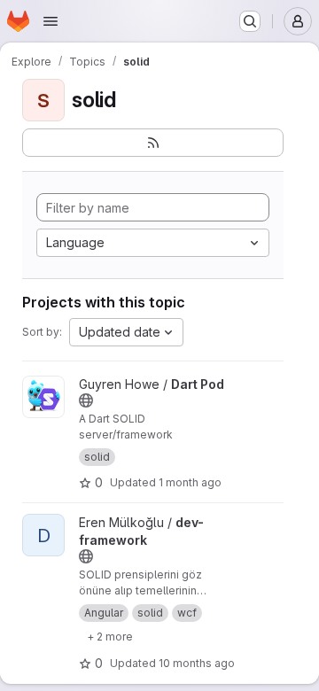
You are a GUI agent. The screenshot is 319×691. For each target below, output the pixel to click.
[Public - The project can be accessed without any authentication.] (86, 400)
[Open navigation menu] (50, 21)
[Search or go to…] (250, 21)
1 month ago (190, 482)
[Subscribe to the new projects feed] (153, 142)
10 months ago (197, 663)
